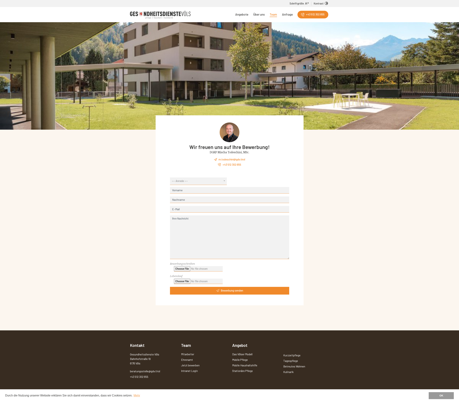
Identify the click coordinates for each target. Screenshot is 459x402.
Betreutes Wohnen (294, 366)
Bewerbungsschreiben (182, 263)
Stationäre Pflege (242, 370)
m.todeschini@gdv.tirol (232, 159)
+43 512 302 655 (315, 14)
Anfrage (287, 14)
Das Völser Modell (242, 354)
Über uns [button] (259, 14)
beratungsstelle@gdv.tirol (145, 371)
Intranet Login (189, 370)
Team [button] (273, 14)
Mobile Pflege (240, 359)
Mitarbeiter (187, 354)
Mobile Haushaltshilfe (244, 365)
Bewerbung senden (232, 290)
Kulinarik (288, 372)
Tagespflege (290, 360)
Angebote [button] (241, 14)
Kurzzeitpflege (292, 355)
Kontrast (319, 3)
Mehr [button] (137, 395)
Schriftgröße (297, 3)
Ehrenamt (187, 359)
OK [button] (441, 395)
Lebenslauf (176, 276)
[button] (198, 181)
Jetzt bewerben (190, 365)
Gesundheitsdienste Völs (160, 15)
